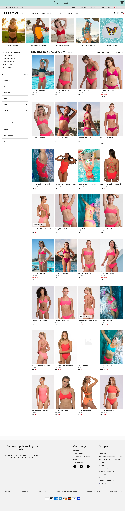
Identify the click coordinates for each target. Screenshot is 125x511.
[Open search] (114, 13)
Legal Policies (24, 491)
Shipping (102, 465)
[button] (122, 15)
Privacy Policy (7, 491)
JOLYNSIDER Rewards (81, 457)
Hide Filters (101, 52)
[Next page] (81, 426)
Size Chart (102, 454)
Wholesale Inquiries (106, 471)
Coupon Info (103, 468)
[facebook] (81, 467)
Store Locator (82, 7)
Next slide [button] (120, 3)
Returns (102, 462)
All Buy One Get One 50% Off (14, 52)
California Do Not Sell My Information (66, 491)
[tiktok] (88, 467)
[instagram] (74, 467)
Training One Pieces (11, 58)
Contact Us (103, 477)
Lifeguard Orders (105, 7)
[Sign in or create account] (118, 13)
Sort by (110, 52)
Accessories (7, 68)
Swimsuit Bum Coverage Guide (110, 459)
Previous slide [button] (5, 3)
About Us (76, 451)
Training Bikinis (9, 61)
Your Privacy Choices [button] (116, 491)
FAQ (100, 451)
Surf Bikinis (7, 55)
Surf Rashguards (9, 65)
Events (72, 7)
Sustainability (78, 454)
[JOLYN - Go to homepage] (10, 13)
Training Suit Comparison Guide (110, 457)
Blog (75, 459)
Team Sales (93, 7)
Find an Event (78, 462)
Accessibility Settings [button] (106, 480)
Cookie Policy (42, 491)
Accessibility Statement (93, 491)
